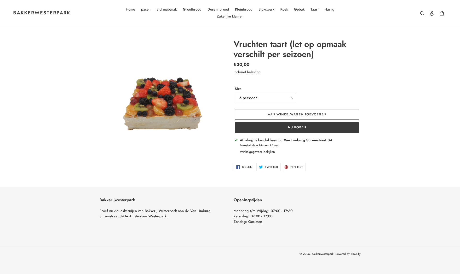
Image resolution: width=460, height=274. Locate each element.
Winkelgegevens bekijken (257, 151)
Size (238, 88)
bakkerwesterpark (41, 13)
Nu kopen (297, 127)
